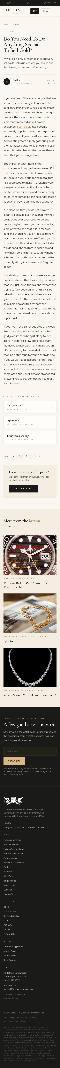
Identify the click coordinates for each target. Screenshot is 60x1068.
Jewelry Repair (10, 951)
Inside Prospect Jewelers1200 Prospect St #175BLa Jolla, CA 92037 (14, 976)
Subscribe (14, 761)
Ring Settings (9, 880)
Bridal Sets (8, 876)
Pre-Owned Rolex (11, 844)
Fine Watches (9, 911)
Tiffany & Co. (9, 934)
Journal (15, 24)
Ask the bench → (23, 488)
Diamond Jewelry (11, 916)
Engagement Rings (12, 840)
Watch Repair (9, 955)
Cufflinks (7, 889)
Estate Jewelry (10, 858)
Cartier (6, 929)
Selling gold (24, 126)
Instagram (8, 827)
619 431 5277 (9, 985)
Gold (5, 920)
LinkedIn (40, 827)
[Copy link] (39, 456)
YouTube (31, 827)
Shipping (33, 1017)
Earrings (7, 867)
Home (5, 24)
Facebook (19, 827)
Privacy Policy (8, 1017)
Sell (45, 11)
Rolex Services (10, 960)
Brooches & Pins (10, 885)
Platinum (7, 925)
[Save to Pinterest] (26, 456)
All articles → (12, 526)
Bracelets (7, 871)
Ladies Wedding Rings (13, 849)
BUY (35, 11)
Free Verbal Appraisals (13, 946)
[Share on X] (20, 456)
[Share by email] (33, 456)
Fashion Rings (9, 894)
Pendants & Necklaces (13, 862)
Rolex (6, 907)
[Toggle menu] (54, 11)
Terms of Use (22, 1017)
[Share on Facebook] (13, 456)
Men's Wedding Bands (13, 853)
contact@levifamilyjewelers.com (18, 989)
